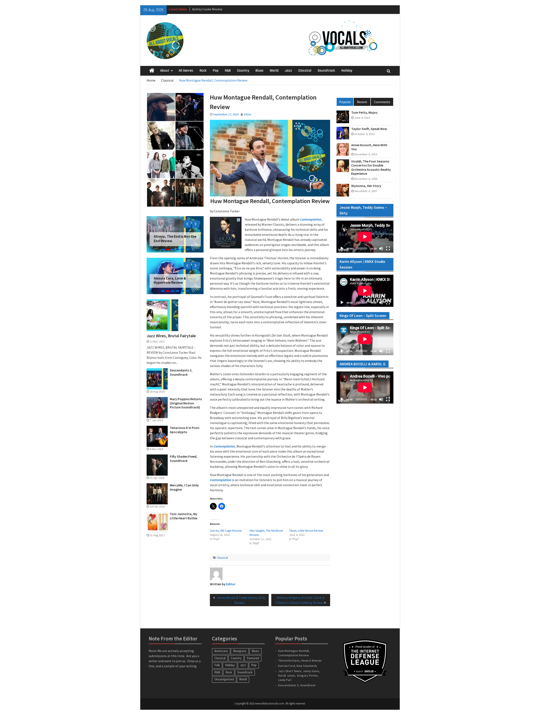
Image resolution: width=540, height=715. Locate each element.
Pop (216, 70)
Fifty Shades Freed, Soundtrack (183, 458)
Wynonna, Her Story (366, 186)
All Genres (186, 70)
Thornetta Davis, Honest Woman (300, 660)
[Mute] (381, 248)
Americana (221, 651)
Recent (362, 102)
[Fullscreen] (388, 248)
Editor (247, 114)
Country (243, 70)
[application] (364, 237)
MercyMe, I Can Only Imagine (184, 487)
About (164, 70)
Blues (259, 70)
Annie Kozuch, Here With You (369, 147)
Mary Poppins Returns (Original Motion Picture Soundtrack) (186, 403)
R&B (228, 70)
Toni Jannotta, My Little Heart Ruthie (183, 516)
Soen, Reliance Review (172, 241)
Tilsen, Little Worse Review (306, 530)
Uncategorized (224, 679)
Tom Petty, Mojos (364, 113)
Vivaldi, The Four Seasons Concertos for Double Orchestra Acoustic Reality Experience (371, 167)
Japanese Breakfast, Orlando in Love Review (173, 280)
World (274, 70)
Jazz (288, 70)
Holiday (346, 70)
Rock (203, 70)
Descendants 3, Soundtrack (181, 372)
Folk (217, 665)
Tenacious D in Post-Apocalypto (185, 430)
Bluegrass (239, 651)
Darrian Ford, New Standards (297, 666)
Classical (304, 70)
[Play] (342, 248)
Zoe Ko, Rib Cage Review (226, 530)
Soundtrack (326, 70)
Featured (253, 658)
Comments (382, 102)
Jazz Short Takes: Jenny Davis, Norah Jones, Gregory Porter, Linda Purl (299, 675)
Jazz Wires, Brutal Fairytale (171, 335)
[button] (161, 107)
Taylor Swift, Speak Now (369, 129)
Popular (345, 102)
